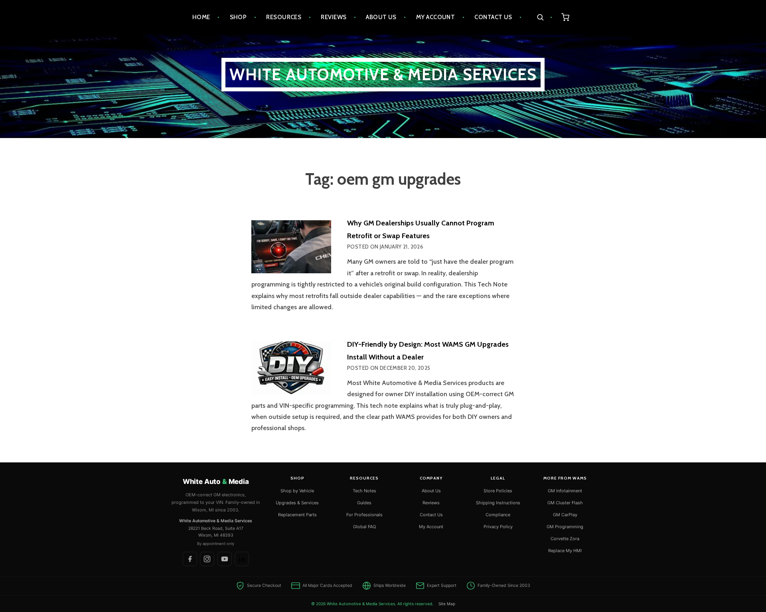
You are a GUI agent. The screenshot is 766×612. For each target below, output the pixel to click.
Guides (364, 502)
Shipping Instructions (498, 502)
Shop (238, 17)
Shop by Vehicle (297, 491)
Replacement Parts (297, 514)
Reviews (333, 17)
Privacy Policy (498, 526)
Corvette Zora (565, 538)
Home (201, 17)
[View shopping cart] (565, 17)
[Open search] (544, 17)
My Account (435, 17)
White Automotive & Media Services (383, 74)
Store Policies (498, 491)
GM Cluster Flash (565, 502)
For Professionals (364, 514)
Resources (283, 17)
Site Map (446, 603)
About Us (381, 17)
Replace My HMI (565, 550)
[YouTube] (224, 559)
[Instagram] (207, 559)
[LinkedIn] (242, 559)
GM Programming (565, 526)
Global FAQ (364, 526)
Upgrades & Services (297, 502)
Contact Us (493, 17)
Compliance (498, 514)
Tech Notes (364, 491)
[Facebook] (190, 559)
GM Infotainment (565, 491)
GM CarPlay (565, 514)
